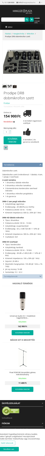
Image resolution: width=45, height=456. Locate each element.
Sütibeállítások (7, 418)
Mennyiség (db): (10, 128)
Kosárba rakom (12, 140)
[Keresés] (27, 19)
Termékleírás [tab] (9, 165)
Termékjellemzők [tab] (10, 276)
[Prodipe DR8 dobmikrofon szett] (23, 62)
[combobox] (13, 19)
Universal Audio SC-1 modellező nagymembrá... (22, 317)
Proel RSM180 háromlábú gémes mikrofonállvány (22, 373)
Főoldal (8, 33)
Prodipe (7, 103)
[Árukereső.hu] (11, 411)
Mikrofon (30, 33)
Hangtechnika (18, 33)
